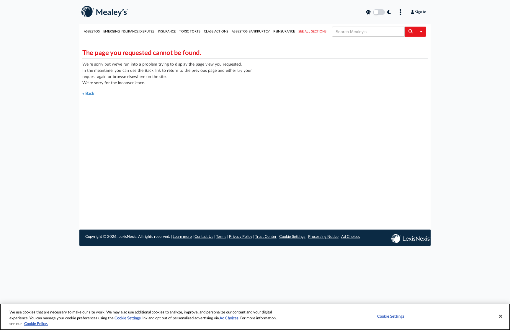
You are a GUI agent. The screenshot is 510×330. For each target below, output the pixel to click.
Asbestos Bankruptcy (251, 31)
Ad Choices (350, 237)
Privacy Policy (240, 237)
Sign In (420, 12)
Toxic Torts (189, 31)
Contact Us (203, 237)
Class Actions (216, 31)
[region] (255, 317)
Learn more (182, 237)
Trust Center (266, 237)
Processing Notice (323, 237)
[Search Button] (410, 32)
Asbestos (92, 31)
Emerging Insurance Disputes (128, 31)
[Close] (500, 316)
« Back (88, 94)
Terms (221, 237)
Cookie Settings (292, 237)
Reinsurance (284, 31)
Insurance (167, 31)
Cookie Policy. (36, 324)
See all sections (312, 31)
